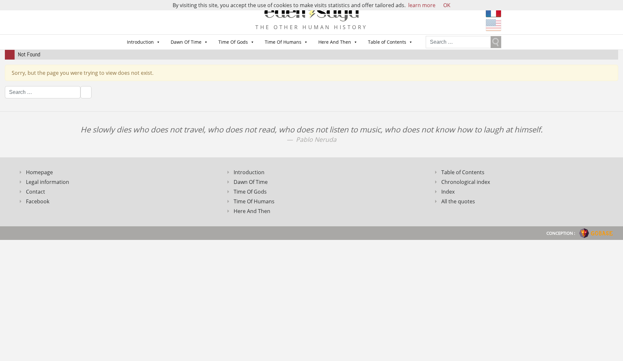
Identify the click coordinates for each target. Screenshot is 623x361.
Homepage (39, 172)
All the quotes (458, 201)
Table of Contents (387, 42)
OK (446, 5)
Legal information (47, 182)
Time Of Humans (283, 42)
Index (448, 191)
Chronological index (465, 182)
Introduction (140, 42)
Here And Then (334, 42)
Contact (35, 191)
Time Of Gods (233, 42)
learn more (421, 5)
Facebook (37, 201)
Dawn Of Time (186, 42)
